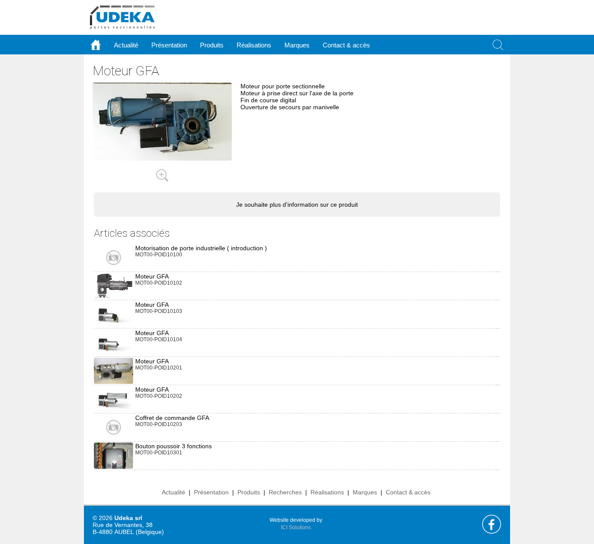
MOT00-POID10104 (158, 339)
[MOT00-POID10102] (113, 285)
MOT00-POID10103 (158, 311)
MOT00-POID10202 (158, 396)
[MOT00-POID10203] (113, 426)
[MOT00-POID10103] (113, 314)
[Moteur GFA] (162, 174)
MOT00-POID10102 (158, 283)
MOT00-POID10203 (158, 424)
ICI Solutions (296, 527)
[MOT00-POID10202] (113, 399)
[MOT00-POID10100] (113, 257)
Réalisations (327, 492)
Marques (365, 492)
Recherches (285, 492)
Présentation (211, 492)
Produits (248, 492)
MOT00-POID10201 (158, 368)
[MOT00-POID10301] (113, 468)
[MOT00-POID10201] (113, 370)
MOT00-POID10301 (158, 453)
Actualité (173, 492)
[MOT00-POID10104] (113, 342)
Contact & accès (346, 45)
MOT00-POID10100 (158, 255)
